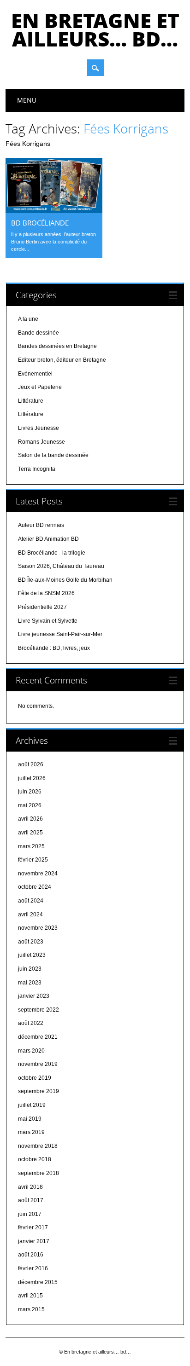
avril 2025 (30, 832)
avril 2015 (30, 1295)
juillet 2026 (32, 778)
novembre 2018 (38, 1146)
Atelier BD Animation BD (48, 539)
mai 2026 (30, 805)
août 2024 (30, 900)
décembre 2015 (38, 1282)
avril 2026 (30, 819)
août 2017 (30, 1200)
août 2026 (30, 764)
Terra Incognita (36, 469)
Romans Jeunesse (41, 442)
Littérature (30, 401)
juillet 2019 (32, 1105)
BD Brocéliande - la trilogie (51, 553)
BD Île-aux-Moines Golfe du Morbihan (65, 580)
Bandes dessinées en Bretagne (57, 346)
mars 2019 (31, 1132)
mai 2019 (30, 1119)
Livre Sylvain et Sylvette (47, 621)
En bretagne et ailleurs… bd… (95, 29)
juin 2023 (30, 969)
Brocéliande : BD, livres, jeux (54, 648)
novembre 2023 (38, 928)
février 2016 (33, 1268)
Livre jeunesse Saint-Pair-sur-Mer (60, 634)
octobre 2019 (34, 1078)
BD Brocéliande (40, 222)
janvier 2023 (33, 996)
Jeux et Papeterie (40, 387)
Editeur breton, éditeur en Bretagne (62, 360)
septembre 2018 (38, 1173)
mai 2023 (30, 982)
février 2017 (33, 1227)
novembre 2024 (38, 873)
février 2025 (33, 860)
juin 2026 (30, 791)
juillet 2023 (32, 955)
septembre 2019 (38, 1091)
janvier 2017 (33, 1241)
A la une (28, 319)
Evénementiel (35, 373)
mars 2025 (31, 846)
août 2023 (30, 941)
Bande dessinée (38, 333)
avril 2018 (30, 1187)
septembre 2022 (38, 1010)
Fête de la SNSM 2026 (46, 593)
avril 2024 (30, 914)
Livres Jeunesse (38, 428)
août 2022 (30, 1023)
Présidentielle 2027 (42, 607)
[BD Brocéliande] (54, 210)
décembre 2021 (38, 1037)
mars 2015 (31, 1309)
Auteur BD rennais (41, 525)
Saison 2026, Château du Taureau (61, 566)
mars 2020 (31, 1051)
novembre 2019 (38, 1064)
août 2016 (30, 1254)
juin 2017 (30, 1214)
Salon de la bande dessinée (53, 455)
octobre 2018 (34, 1159)
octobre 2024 (34, 887)
